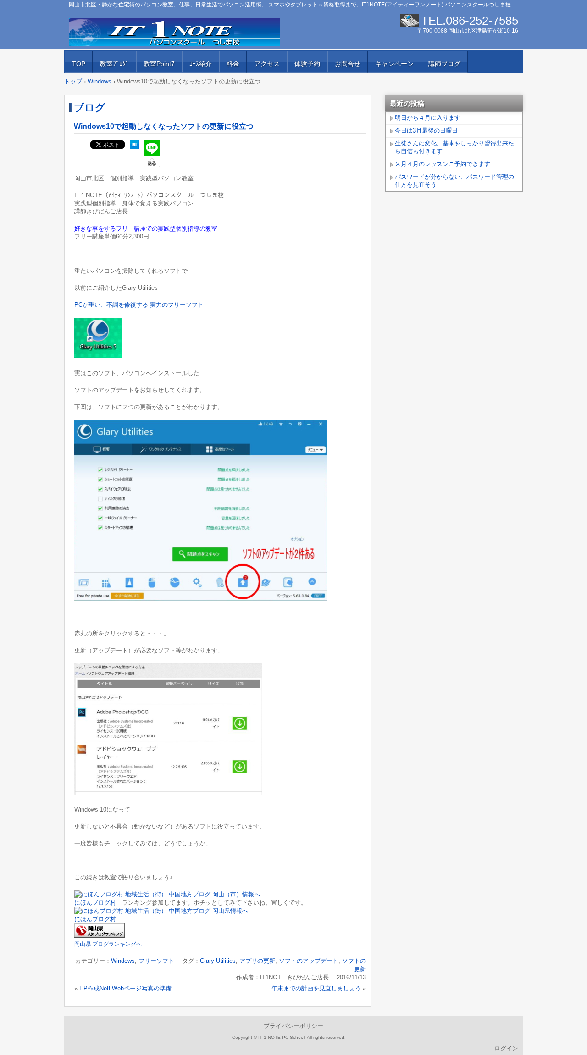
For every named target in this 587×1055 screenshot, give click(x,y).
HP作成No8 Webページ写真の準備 (125, 988)
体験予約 (307, 63)
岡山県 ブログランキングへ (108, 944)
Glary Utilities (218, 960)
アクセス (267, 63)
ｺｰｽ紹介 (200, 63)
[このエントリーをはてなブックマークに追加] (134, 147)
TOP (78, 63)
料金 (233, 63)
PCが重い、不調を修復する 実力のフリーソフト (139, 304)
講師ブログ (444, 63)
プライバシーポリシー (293, 1025)
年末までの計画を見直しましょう (316, 988)
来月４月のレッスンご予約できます (442, 163)
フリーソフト (156, 960)
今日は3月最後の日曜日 (426, 130)
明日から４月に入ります (427, 117)
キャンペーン (394, 63)
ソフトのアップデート (308, 960)
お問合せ (347, 63)
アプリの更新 (257, 960)
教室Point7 (159, 63)
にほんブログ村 (95, 902)
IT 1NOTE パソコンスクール (174, 32)
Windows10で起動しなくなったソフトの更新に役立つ (164, 126)
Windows (123, 960)
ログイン (506, 1048)
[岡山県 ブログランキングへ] (99, 935)
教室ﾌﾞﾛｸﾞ (114, 63)
